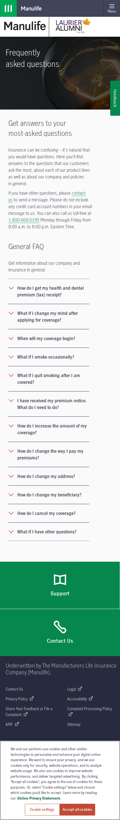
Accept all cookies (77, 809)
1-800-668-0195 (23, 220)
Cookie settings (42, 809)
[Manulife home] (25, 25)
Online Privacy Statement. (39, 798)
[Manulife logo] (8, 8)
